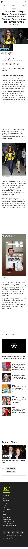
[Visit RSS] (22, 532)
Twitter (5, 502)
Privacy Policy (7, 519)
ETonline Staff (7, 509)
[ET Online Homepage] (3, 2)
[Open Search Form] (25, 2)
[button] (14, 345)
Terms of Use (6, 518)
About (4, 508)
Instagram (6, 500)
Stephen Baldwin (7, 139)
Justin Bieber (6, 75)
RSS (4, 511)
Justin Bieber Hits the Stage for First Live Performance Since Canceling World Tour (13, 357)
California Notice (8, 523)
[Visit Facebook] (4, 532)
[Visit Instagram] (13, 532)
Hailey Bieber (19, 75)
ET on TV (5, 506)
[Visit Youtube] (17, 532)
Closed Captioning (8, 521)
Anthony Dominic (9, 59)
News (14, 9)
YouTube (5, 504)
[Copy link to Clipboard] (17, 64)
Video (13, 5)
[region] (14, 36)
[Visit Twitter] (8, 532)
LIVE (4, 5)
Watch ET (24, 5)
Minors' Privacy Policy (9, 525)
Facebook (5, 498)
